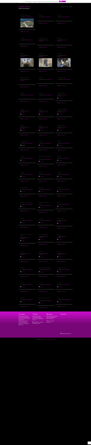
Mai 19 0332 (22, 53)
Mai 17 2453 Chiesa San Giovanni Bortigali (44, 203)
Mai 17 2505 (59, 172)
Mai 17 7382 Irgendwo (23, 187)
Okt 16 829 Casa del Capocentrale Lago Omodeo (26, 235)
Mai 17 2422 (59, 202)
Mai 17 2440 (41, 218)
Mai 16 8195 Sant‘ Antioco (61, 267)
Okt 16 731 (59, 251)
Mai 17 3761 (59, 141)
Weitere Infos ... (21, 324)
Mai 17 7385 (41, 187)
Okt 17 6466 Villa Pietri (61, 125)
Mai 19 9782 (59, 15)
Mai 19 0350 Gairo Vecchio (43, 38)
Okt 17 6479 (41, 125)
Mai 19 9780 (22, 38)
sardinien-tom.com (24, 6)
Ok (59, 1)
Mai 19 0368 (59, 53)
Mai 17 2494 (22, 172)
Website (22, 319)
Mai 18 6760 (22, 93)
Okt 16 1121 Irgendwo (60, 218)
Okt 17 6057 (41, 109)
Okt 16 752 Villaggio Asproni (43, 234)
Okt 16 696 (59, 234)
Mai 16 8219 (22, 297)
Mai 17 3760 (41, 141)
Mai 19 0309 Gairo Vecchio (24, 77)
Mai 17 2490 (59, 156)
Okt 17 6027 (22, 109)
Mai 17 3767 (22, 156)
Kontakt (42, 318)
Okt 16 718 (22, 251)
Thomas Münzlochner (25, 317)
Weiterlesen (63, 1)
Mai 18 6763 (41, 93)
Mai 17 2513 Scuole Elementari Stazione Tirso (45, 157)
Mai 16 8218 (59, 282)
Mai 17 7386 (59, 187)
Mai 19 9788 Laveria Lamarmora (25, 15)
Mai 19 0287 (59, 38)
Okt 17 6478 (22, 125)
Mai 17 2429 (22, 218)
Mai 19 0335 (41, 53)
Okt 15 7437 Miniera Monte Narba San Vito (45, 298)
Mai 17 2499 (41, 172)
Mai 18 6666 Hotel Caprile (61, 77)
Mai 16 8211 (41, 282)
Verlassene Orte (26, 31)
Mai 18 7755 (41, 77)
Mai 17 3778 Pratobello (24, 141)
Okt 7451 (58, 297)
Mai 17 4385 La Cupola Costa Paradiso (26, 202)
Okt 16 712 (40, 251)
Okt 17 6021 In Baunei (60, 93)
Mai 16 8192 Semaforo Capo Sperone (45, 267)
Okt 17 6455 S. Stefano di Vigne (62, 109)
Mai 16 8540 (22, 267)
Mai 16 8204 (22, 282)
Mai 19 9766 (41, 15)
